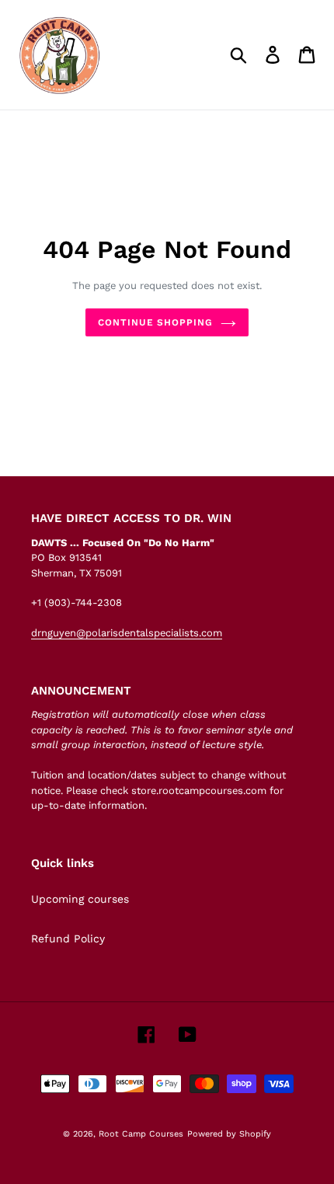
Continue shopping (155, 322)
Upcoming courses (80, 899)
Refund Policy (68, 938)
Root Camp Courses (141, 1134)
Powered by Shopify (229, 1134)
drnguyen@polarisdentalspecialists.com (126, 633)
